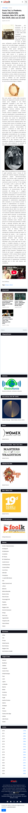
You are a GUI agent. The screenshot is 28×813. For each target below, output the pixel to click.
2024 (14, 768)
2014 (14, 741)
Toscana (4, 711)
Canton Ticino (5, 671)
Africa (3, 635)
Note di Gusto (5, 596)
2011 (14, 733)
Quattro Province (6, 700)
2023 (14, 765)
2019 (14, 754)
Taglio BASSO (5, 618)
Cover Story (5, 570)
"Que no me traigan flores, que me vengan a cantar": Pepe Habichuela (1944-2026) (7, 320)
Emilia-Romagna (6, 673)
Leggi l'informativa (11, 807)
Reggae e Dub (5, 607)
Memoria (4, 588)
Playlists (4, 602)
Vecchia (25, 330)
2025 (14, 770)
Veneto (4, 721)
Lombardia (4, 684)
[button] (1, 2)
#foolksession (5, 551)
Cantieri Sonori (5, 562)
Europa (10, 7)
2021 (14, 760)
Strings (4, 612)
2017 (14, 749)
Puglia (3, 697)
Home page (5, 7)
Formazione (5, 575)
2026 (14, 773)
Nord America (5, 645)
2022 (14, 762)
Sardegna (4, 705)
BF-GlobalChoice (6, 559)
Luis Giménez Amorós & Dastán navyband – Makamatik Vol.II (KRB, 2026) (7, 303)
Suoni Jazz (4, 615)
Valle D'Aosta (5, 719)
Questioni (4, 604)
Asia (3, 637)
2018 (14, 752)
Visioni (3, 626)
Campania (4, 668)
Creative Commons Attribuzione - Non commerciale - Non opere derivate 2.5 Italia (14, 796)
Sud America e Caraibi (7, 651)
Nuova (3, 330)
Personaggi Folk (6, 599)
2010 (14, 730)
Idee (3, 580)
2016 (14, 746)
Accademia (4, 554)
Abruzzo (4, 660)
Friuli (3, 676)
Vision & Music (5, 623)
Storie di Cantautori (6, 610)
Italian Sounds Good (7, 583)
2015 (14, 744)
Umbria (4, 716)
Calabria (4, 665)
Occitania (4, 692)
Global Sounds (5, 643)
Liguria (3, 681)
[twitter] (17, 801)
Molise (3, 689)
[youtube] (20, 801)
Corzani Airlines (5, 567)
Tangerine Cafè (5, 620)
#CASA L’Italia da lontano (8, 546)
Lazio (3, 679)
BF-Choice (4, 556)
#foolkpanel (5, 548)
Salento (4, 703)
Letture (11, 284)
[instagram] (14, 801)
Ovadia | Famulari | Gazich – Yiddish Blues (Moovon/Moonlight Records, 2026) (20, 303)
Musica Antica (5, 594)
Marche (4, 687)
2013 (14, 738)
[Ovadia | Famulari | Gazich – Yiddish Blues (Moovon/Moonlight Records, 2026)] (20, 296)
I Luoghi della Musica (7, 578)
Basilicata (4, 663)
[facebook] (7, 801)
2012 (14, 736)
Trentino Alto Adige (6, 713)
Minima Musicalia (6, 591)
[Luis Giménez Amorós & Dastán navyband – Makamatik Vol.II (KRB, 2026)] (7, 296)
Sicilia (3, 708)
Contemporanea (6, 564)
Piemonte (4, 695)
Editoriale (4, 572)
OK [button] (3, 810)
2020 (14, 757)
